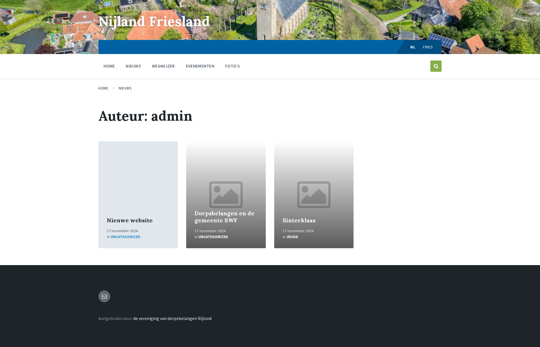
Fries (428, 47)
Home (103, 88)
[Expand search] (436, 66)
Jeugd (292, 236)
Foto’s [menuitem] (232, 66)
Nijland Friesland (154, 21)
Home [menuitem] (109, 66)
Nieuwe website (130, 220)
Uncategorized (125, 236)
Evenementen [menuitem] (200, 66)
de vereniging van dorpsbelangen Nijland (172, 318)
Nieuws (125, 88)
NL (412, 47)
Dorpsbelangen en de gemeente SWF (225, 217)
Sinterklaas (299, 220)
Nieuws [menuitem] (133, 66)
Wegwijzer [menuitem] (163, 66)
